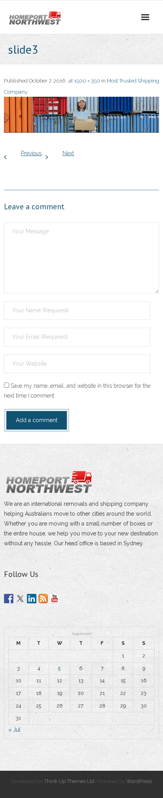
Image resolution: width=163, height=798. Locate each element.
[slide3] (81, 115)
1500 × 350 (87, 81)
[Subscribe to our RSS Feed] (43, 598)
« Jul (14, 730)
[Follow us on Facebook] (8, 598)
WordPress (139, 781)
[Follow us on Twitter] (20, 598)
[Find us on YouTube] (54, 598)
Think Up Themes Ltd (69, 781)
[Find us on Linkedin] (31, 598)
